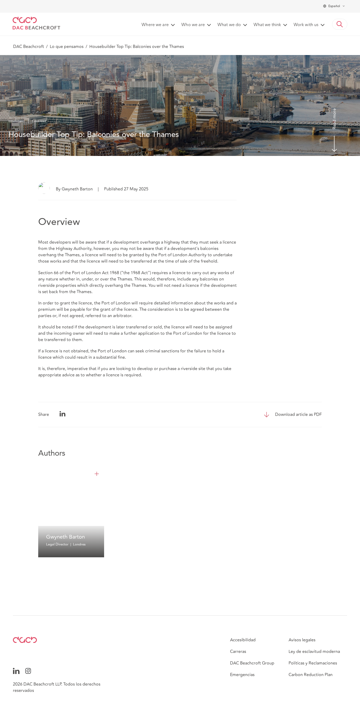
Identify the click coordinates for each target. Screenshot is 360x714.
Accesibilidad (243, 640)
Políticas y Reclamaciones (313, 663)
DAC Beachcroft (28, 46)
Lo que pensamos (67, 46)
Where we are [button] (155, 25)
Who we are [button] (193, 25)
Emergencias (242, 675)
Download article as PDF (298, 414)
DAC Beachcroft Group (252, 663)
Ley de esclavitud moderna (314, 651)
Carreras (238, 651)
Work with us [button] (306, 25)
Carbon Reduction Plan (311, 675)
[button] (339, 24)
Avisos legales (302, 640)
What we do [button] (229, 25)
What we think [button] (267, 25)
